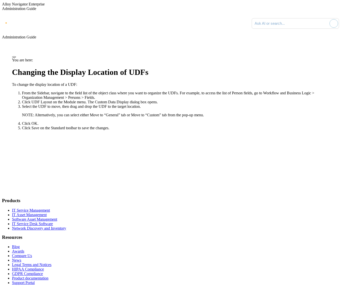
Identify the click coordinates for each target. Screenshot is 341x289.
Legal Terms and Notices (31, 265)
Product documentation (30, 278)
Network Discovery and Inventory (39, 228)
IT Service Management (31, 210)
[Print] (14, 57)
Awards (18, 251)
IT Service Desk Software (32, 224)
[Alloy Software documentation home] (22, 22)
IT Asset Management (29, 215)
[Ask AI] (334, 23)
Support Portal (23, 283)
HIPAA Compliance (28, 269)
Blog (16, 247)
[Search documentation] (325, 23)
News (16, 260)
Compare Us (22, 256)
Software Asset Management (34, 219)
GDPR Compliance (27, 274)
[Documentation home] (57, 23)
